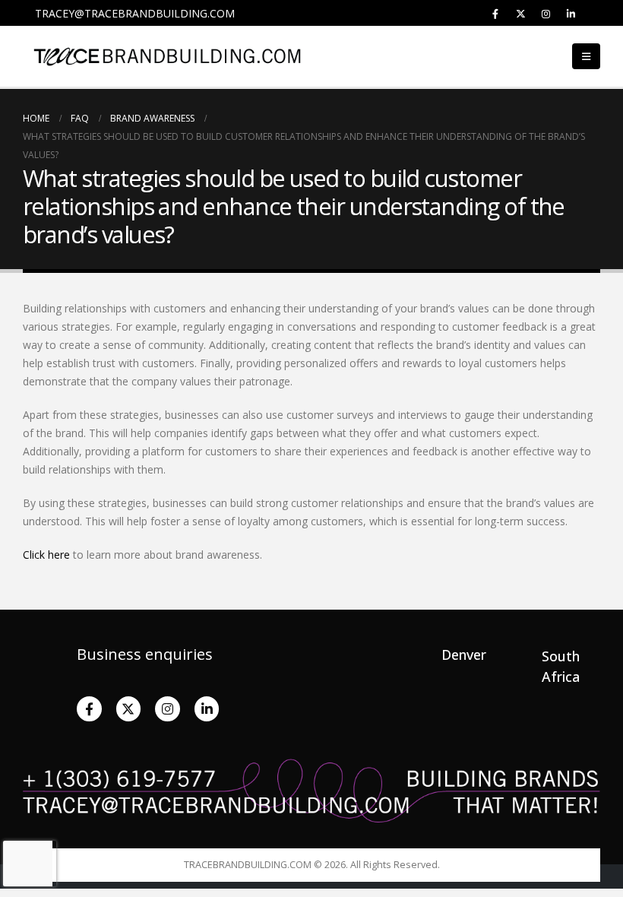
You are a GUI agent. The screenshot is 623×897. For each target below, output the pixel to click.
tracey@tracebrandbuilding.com (135, 13)
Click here (46, 554)
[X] (520, 13)
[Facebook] (495, 13)
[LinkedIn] (570, 13)
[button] (586, 56)
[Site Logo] (53, 56)
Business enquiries (145, 654)
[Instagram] (545, 13)
